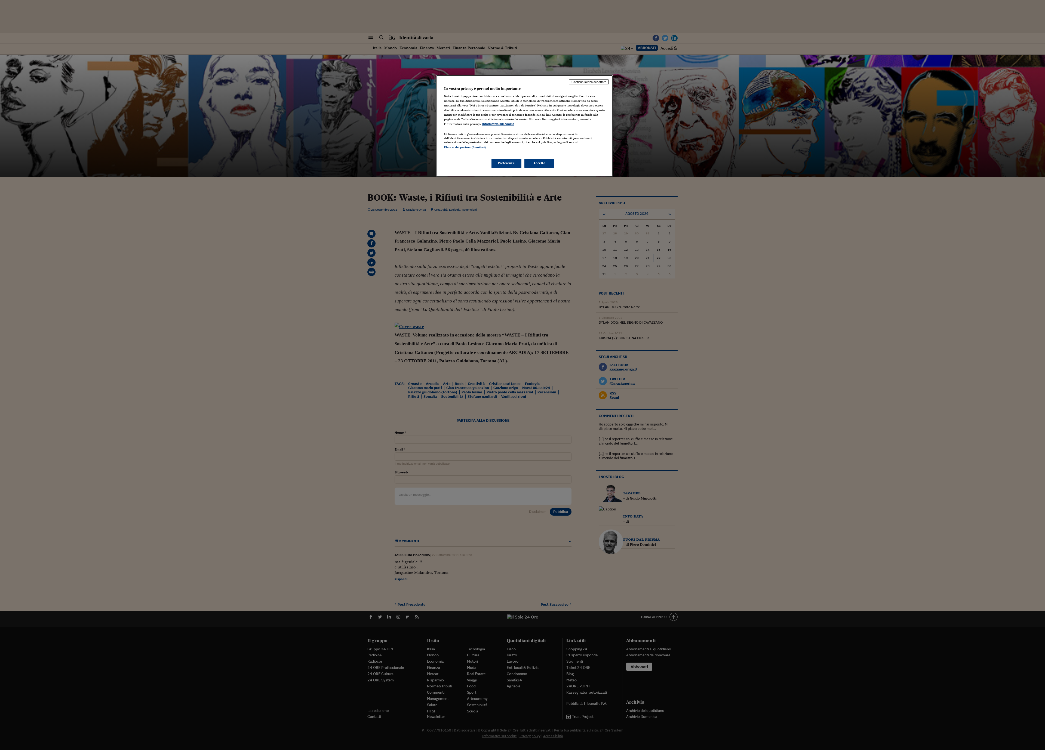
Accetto (539, 163)
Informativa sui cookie (498, 123)
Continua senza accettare (588, 82)
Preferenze (506, 163)
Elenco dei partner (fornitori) (465, 147)
